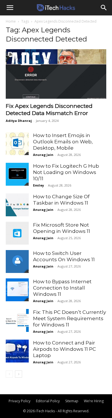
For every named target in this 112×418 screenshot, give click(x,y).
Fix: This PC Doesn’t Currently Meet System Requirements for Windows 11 (69, 318)
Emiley (38, 185)
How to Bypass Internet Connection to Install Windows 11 (62, 288)
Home (11, 21)
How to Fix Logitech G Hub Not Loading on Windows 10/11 (66, 172)
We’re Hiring (94, 401)
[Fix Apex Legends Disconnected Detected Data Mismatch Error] (56, 74)
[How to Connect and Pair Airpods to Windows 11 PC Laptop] (17, 351)
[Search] (104, 7)
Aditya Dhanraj (19, 120)
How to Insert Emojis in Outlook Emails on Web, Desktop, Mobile (63, 141)
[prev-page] (9, 374)
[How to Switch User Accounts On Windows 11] (17, 261)
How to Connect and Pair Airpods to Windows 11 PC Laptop (64, 349)
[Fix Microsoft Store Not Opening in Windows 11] (17, 233)
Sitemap (71, 401)
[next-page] (18, 374)
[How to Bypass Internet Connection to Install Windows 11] (17, 289)
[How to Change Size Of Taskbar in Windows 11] (17, 204)
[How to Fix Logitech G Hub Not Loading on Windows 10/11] (17, 174)
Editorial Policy (48, 401)
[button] (10, 7)
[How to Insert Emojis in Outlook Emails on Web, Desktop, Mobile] (17, 143)
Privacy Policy (19, 401)
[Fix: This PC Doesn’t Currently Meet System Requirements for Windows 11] (17, 320)
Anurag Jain (43, 154)
